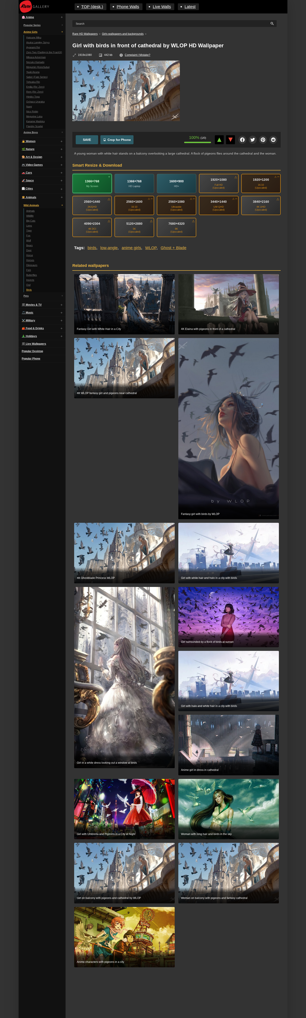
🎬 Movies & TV (32, 304)
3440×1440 (219, 201)
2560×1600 (134, 201)
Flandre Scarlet (34, 126)
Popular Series (32, 25)
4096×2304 (92, 223)
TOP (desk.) (92, 6)
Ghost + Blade (173, 248)
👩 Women (28, 141)
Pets (26, 295)
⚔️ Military (28, 320)
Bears (29, 245)
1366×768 (92, 181)
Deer (29, 250)
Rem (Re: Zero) (34, 91)
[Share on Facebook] (242, 140)
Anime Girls (30, 32)
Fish (28, 270)
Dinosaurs (31, 265)
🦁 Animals (29, 197)
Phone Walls (128, 6)
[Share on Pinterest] (263, 140)
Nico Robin (32, 111)
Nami (29, 106)
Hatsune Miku (33, 37)
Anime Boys (31, 132)
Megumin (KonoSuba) (38, 67)
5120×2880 (134, 223)
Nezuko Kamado (35, 62)
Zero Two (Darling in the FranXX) (44, 52)
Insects (30, 280)
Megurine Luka (34, 116)
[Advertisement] (233, 93)
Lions (29, 225)
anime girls (131, 248)
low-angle (109, 248)
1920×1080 (219, 179)
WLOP (151, 248)
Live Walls (162, 6)
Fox (28, 235)
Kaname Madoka (35, 121)
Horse (29, 255)
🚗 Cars (27, 172)
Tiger (29, 230)
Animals (30, 210)
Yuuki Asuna (32, 72)
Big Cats (30, 220)
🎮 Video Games (32, 164)
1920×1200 (261, 179)
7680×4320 (176, 223)
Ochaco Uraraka (35, 101)
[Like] (219, 139)
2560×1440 (92, 201)
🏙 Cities (27, 188)
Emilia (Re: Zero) (35, 86)
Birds (29, 289)
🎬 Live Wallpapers (34, 343)
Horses (30, 260)
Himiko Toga (33, 96)
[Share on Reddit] (273, 140)
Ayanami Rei (33, 47)
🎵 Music (27, 312)
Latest (190, 6)
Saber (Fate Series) (37, 77)
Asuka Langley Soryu (38, 42)
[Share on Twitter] (253, 140)
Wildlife (30, 215)
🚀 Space (28, 180)
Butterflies (31, 275)
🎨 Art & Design (32, 157)
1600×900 (176, 181)
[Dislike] (230, 139)
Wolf (28, 240)
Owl (28, 284)
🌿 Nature (28, 149)
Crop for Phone (119, 140)
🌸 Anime (28, 17)
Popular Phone (31, 358)
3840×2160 (261, 201)
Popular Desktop (32, 351)
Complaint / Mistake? (137, 55)
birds (92, 248)
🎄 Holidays (29, 336)
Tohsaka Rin (33, 82)
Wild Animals (31, 205)
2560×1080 (176, 201)
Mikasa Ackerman (36, 57)
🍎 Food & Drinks (33, 328)
